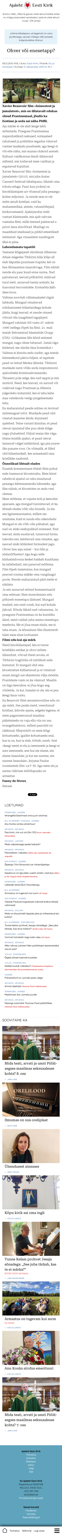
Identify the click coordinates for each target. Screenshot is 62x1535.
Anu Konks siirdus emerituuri (20, 823)
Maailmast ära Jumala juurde (21, 994)
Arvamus (9, 829)
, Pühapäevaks (19, 954)
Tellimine (26, 1530)
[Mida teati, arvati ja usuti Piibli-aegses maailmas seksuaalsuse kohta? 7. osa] (31, 1410)
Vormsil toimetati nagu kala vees (23, 937)
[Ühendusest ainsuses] (31, 1162)
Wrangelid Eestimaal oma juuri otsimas (26, 815)
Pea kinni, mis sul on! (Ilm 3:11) (21, 832)
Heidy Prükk (13, 1172)
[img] (57, 1531)
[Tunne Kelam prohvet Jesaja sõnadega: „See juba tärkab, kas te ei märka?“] (31, 1255)
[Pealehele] (27, 8)
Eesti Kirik (42, 5)
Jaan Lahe (12, 1079)
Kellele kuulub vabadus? (18, 966)
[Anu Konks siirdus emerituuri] (31, 1364)
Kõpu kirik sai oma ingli (25, 1213)
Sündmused (10, 812)
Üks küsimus (11, 861)
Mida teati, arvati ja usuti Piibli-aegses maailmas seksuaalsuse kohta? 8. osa (31, 1068)
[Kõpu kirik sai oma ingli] (31, 1208)
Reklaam (31, 1461)
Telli (31, 1471)
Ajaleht (16, 5)
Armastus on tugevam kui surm (22, 893)
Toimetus (31, 1454)
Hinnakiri (31, 1458)
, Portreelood (27, 922)
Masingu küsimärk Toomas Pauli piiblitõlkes (28, 1003)
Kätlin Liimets (14, 1218)
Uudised (8, 974)
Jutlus (8, 954)
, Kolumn (18, 910)
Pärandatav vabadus (16, 852)
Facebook (31, 1510)
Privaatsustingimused (31, 1498)
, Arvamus (19, 829)
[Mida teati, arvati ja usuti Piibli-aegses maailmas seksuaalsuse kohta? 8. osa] (31, 1059)
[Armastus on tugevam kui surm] (31, 1314)
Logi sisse (39, 1530)
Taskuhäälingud (31, 1517)
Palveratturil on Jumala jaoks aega (24, 977)
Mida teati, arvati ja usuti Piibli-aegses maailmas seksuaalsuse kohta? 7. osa (31, 1420)
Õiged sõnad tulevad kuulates (21, 957)
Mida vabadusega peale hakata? (22, 844)
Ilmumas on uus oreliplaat (26, 1120)
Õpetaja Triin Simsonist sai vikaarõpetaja (27, 864)
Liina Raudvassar (15, 1278)
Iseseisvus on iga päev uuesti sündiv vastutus (29, 872)
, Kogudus (25, 821)
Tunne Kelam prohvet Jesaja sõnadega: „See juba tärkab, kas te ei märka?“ (30, 1264)
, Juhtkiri (18, 841)
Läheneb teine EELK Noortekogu (22, 884)
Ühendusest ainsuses (22, 1166)
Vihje (31, 1468)
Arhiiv (31, 1464)
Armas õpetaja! (13, 986)
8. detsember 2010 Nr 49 (37, 66)
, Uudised (20, 812)
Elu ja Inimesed (12, 821)
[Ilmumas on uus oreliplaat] (31, 1115)
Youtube (31, 1513)
